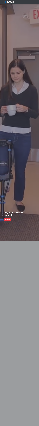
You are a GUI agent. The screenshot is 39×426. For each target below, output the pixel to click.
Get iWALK (7, 219)
